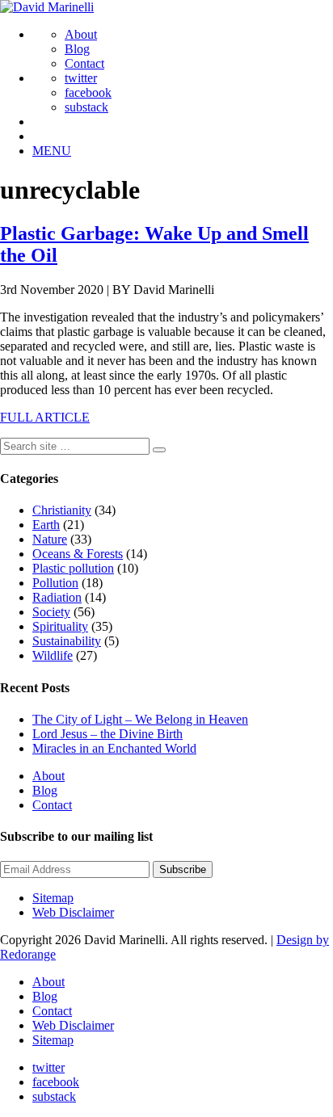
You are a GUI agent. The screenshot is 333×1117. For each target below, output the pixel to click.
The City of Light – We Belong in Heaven (140, 719)
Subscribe (182, 869)
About (81, 34)
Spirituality (60, 626)
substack (86, 107)
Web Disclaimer (73, 912)
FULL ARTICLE (45, 417)
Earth (46, 524)
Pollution (55, 583)
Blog (77, 49)
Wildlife (52, 655)
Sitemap (53, 898)
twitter (81, 78)
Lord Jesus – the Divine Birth (107, 734)
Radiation (57, 597)
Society (51, 612)
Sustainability (66, 641)
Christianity (61, 510)
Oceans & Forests (77, 554)
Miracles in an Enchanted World (114, 748)
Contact (84, 63)
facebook (88, 92)
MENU (51, 150)
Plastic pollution (73, 568)
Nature (49, 539)
